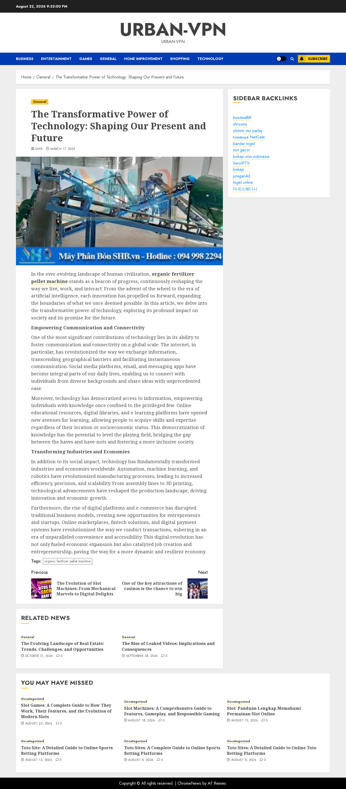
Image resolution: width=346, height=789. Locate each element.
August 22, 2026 (38, 724)
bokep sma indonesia (251, 157)
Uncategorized (32, 699)
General (108, 58)
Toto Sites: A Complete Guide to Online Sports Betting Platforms (172, 750)
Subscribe (318, 58)
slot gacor (241, 150)
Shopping (180, 58)
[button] (292, 59)
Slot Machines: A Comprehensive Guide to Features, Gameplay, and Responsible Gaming (172, 711)
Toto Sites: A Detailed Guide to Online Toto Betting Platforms (271, 750)
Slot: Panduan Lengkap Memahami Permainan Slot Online (264, 711)
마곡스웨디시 (245, 189)
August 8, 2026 (140, 760)
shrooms (240, 124)
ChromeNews (189, 783)
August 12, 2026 (244, 721)
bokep (238, 170)
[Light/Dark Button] (281, 58)
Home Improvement (143, 58)
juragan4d (241, 176)
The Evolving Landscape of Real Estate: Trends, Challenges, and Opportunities (62, 646)
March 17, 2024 (62, 149)
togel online (243, 183)
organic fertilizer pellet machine (67, 561)
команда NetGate (249, 137)
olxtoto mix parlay (247, 131)
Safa (39, 149)
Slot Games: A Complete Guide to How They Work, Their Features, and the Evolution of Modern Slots (66, 710)
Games (85, 58)
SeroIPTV (241, 163)
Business (24, 58)
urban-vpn (173, 29)
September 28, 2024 (142, 656)
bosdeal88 (242, 118)
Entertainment (56, 58)
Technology (210, 58)
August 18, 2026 (141, 721)
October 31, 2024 (39, 656)
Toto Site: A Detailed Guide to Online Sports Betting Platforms (67, 750)
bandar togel (244, 144)
